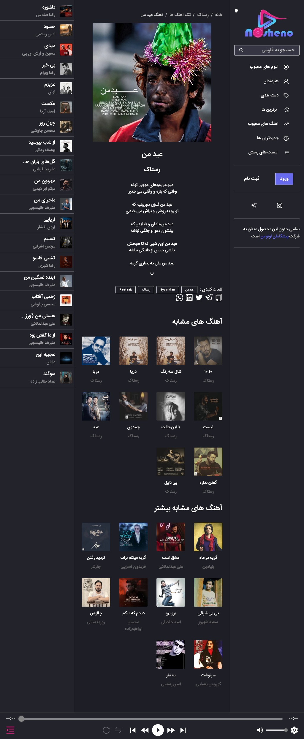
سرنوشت (208, 675)
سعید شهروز (208, 622)
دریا (133, 371)
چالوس (96, 613)
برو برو (171, 613)
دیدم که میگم (133, 613)
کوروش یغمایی (208, 684)
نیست (208, 427)
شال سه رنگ (170, 371)
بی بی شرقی (208, 613)
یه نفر (170, 675)
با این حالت (171, 427)
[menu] (267, 177)
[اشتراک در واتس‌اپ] (179, 299)
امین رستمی (171, 684)
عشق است (170, 558)
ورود (284, 179)
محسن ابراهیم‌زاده (133, 625)
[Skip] (183, 730)
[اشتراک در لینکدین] (189, 299)
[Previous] (133, 730)
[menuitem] (267, 67)
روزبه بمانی (96, 622)
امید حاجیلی (171, 622)
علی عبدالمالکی (171, 566)
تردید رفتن (96, 558)
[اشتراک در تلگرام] (209, 299)
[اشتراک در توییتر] (199, 299)
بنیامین (208, 566)
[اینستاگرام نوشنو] (280, 205)
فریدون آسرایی (133, 566)
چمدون (133, 427)
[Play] (158, 730)
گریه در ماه (208, 558)
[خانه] (269, 25)
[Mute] (260, 730)
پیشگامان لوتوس (274, 236)
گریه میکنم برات (133, 558)
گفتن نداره (208, 482)
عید (96, 427)
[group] (152, 726)
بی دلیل (170, 482)
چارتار (96, 566)
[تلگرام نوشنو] (253, 205)
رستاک (208, 380)
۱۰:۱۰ (208, 371)
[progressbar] (152, 719)
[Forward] (171, 730)
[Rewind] (145, 730)
